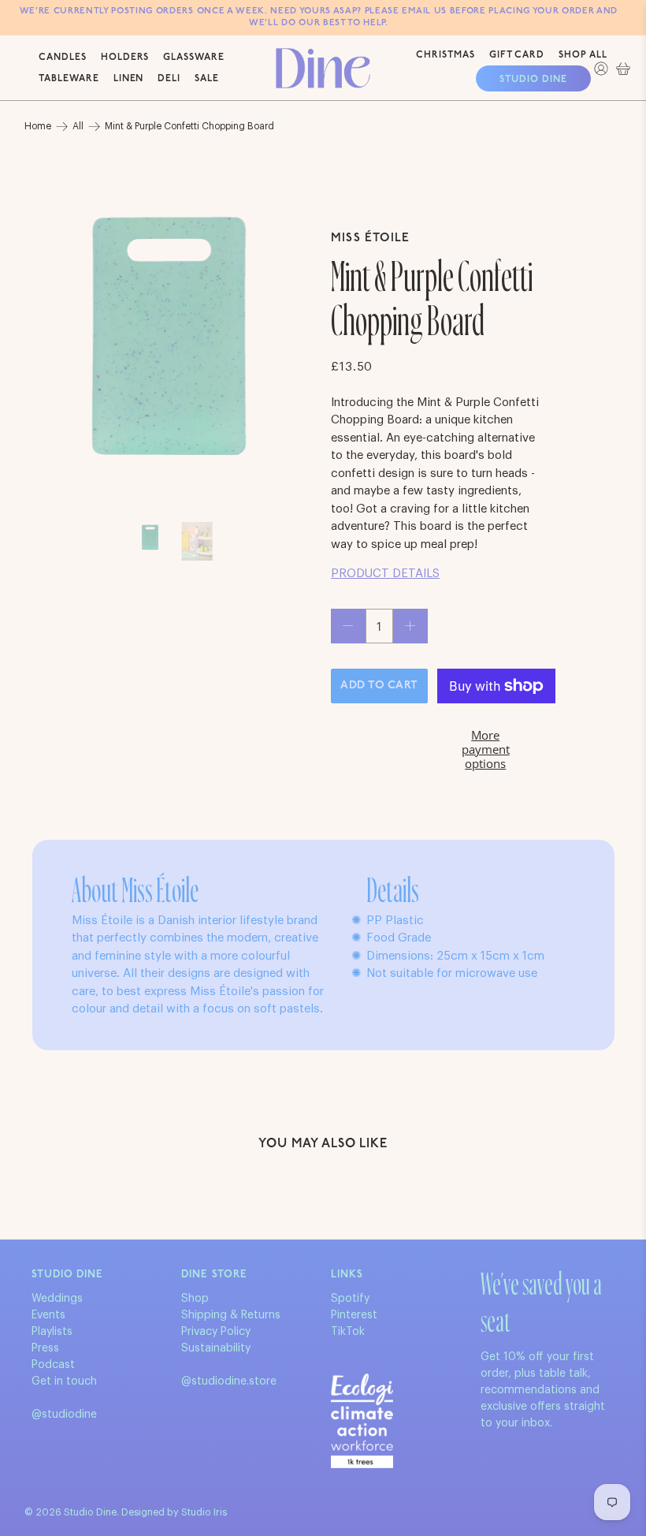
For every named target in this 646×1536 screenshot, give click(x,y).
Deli (169, 79)
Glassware (194, 57)
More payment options (486, 749)
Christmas (445, 55)
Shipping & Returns (230, 1315)
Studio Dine (533, 79)
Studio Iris (204, 1512)
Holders (125, 57)
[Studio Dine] (323, 68)
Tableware (69, 79)
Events (48, 1315)
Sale (207, 79)
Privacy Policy (216, 1331)
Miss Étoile (370, 238)
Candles (63, 57)
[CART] (623, 69)
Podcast (53, 1364)
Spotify (350, 1298)
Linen (128, 79)
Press (45, 1348)
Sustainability (216, 1348)
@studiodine (64, 1414)
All (78, 126)
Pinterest (354, 1315)
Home (37, 126)
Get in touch (64, 1381)
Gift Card (517, 55)
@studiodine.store (229, 1381)
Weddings (57, 1298)
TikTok (348, 1331)
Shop (195, 1298)
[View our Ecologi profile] (362, 1421)
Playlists (52, 1331)
